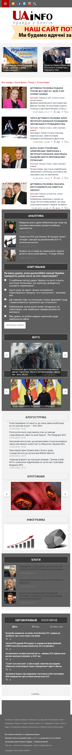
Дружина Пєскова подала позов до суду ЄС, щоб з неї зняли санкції (47, 91)
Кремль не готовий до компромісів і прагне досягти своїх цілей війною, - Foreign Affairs (41, 252)
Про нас (8, 745)
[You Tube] (29, 4)
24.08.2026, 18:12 (17, 468)
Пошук (31, 82)
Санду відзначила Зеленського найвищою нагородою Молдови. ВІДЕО (33, 407)
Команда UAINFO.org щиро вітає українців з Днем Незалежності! (18, 67)
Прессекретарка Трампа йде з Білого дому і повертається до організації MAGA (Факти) (31, 451)
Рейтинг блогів (46, 727)
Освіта (31, 723)
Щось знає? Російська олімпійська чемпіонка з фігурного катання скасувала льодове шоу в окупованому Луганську (48, 154)
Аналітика (36, 215)
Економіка (53, 720)
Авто (38, 723)
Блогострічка (36, 417)
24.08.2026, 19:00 (17, 429)
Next (68, 61)
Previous (3, 61)
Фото (36, 337)
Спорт (56, 723)
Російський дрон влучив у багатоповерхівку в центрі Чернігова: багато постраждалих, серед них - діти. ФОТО (36, 372)
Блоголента (34, 727)
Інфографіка (36, 519)
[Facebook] (18, 4)
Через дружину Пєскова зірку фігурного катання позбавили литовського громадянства (49, 121)
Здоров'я (49, 723)
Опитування (36, 267)
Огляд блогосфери (19, 727)
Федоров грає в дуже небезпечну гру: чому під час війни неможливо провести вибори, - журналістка (43, 225)
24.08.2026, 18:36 (17, 447)
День (15, 626)
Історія (24, 723)
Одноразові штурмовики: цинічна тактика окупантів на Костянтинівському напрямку (41, 568)
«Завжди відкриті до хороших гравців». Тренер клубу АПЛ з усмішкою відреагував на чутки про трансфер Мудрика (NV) (36, 462)
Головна (8, 720)
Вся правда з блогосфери (14, 82)
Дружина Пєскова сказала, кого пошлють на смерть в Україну (47, 187)
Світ (61, 720)
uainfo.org (36, 738)
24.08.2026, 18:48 (17, 438)
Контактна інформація (22, 745)
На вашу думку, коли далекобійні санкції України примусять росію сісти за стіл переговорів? (34, 274)
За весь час (56, 626)
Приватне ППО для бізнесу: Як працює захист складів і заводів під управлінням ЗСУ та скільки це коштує (42, 239)
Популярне (49, 620)
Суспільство (42, 720)
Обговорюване (26, 620)
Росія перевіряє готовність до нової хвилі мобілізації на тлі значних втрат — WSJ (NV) (36, 424)
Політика (31, 720)
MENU (5, 3)
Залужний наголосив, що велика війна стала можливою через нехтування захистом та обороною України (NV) (38, 442)
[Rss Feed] (13, 4)
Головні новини (20, 720)
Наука (17, 723)
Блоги (36, 559)
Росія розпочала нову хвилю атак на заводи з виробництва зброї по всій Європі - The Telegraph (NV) (37, 433)
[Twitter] (23, 4)
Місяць (36, 626)
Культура (9, 723)
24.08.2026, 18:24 (17, 456)
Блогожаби (36, 476)
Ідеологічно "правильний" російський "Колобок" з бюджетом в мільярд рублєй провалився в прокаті (40, 596)
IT (42, 723)
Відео (7, 727)
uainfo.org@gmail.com (42, 745)
